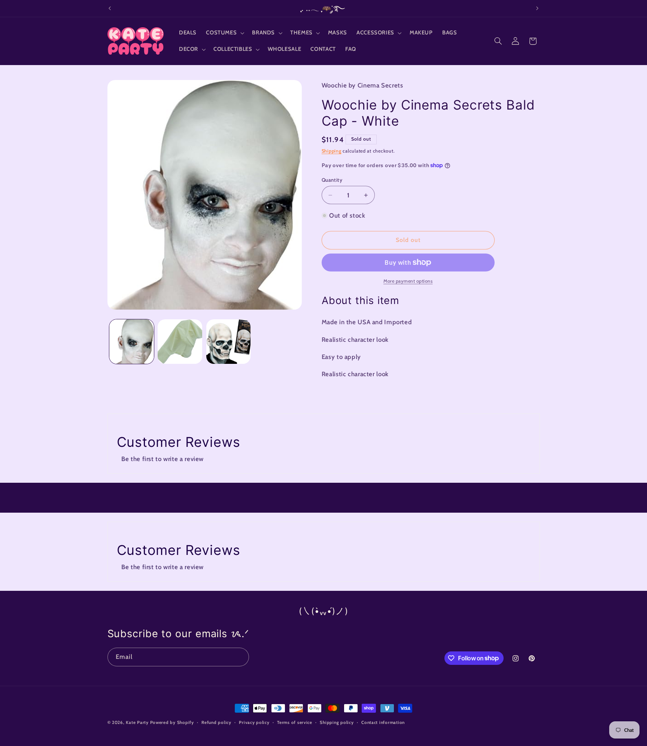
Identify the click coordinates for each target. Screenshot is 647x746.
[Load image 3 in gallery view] (228, 341)
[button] (224, 33)
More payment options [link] (408, 281)
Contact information (383, 722)
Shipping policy (336, 722)
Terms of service (294, 722)
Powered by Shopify (172, 722)
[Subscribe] (239, 657)
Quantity (332, 179)
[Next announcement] (537, 8)
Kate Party (137, 722)
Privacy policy (254, 722)
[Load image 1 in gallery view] (131, 341)
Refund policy (216, 722)
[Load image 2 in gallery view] (180, 341)
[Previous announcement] (109, 8)
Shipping (331, 151)
